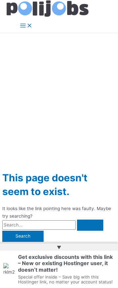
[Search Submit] (90, 225)
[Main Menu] (26, 26)
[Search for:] (52, 224)
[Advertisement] (59, 95)
